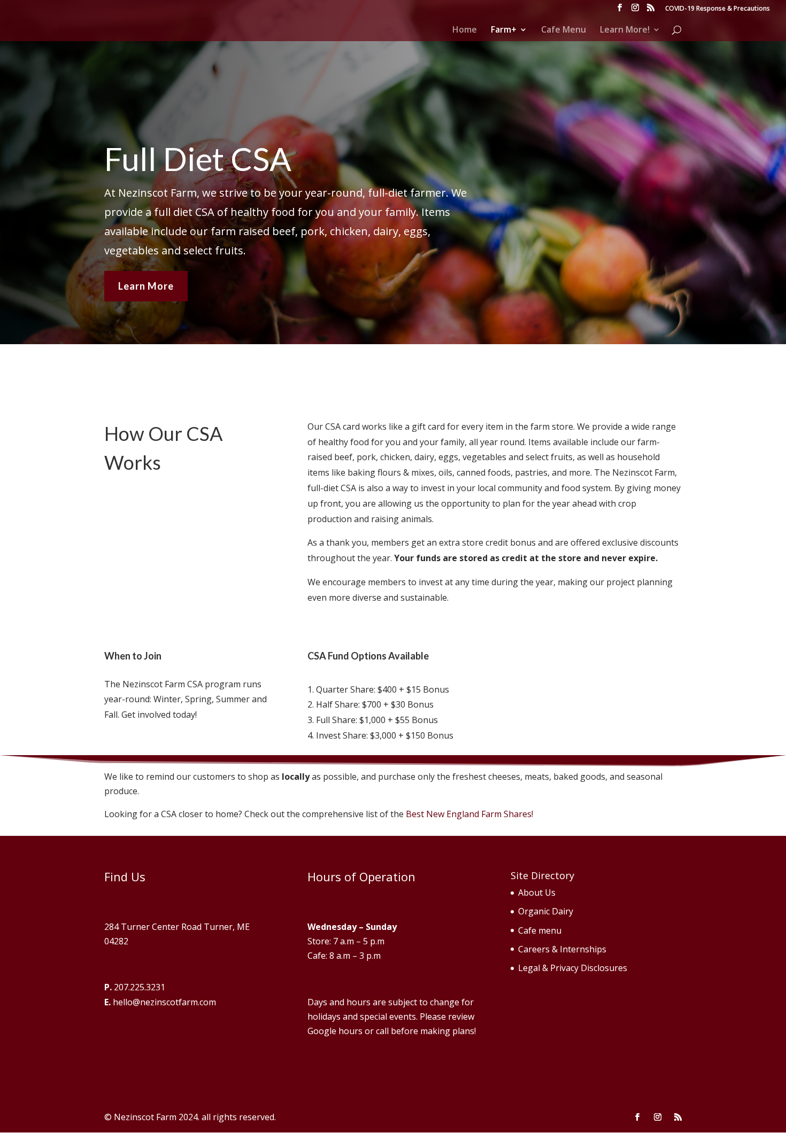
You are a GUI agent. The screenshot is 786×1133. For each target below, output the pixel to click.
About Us (537, 892)
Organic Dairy (545, 911)
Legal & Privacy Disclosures (572, 968)
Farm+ (504, 30)
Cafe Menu (563, 30)
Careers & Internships (562, 949)
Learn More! (625, 30)
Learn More (146, 286)
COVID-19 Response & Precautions (717, 9)
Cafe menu (539, 930)
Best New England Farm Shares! (469, 814)
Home (464, 30)
